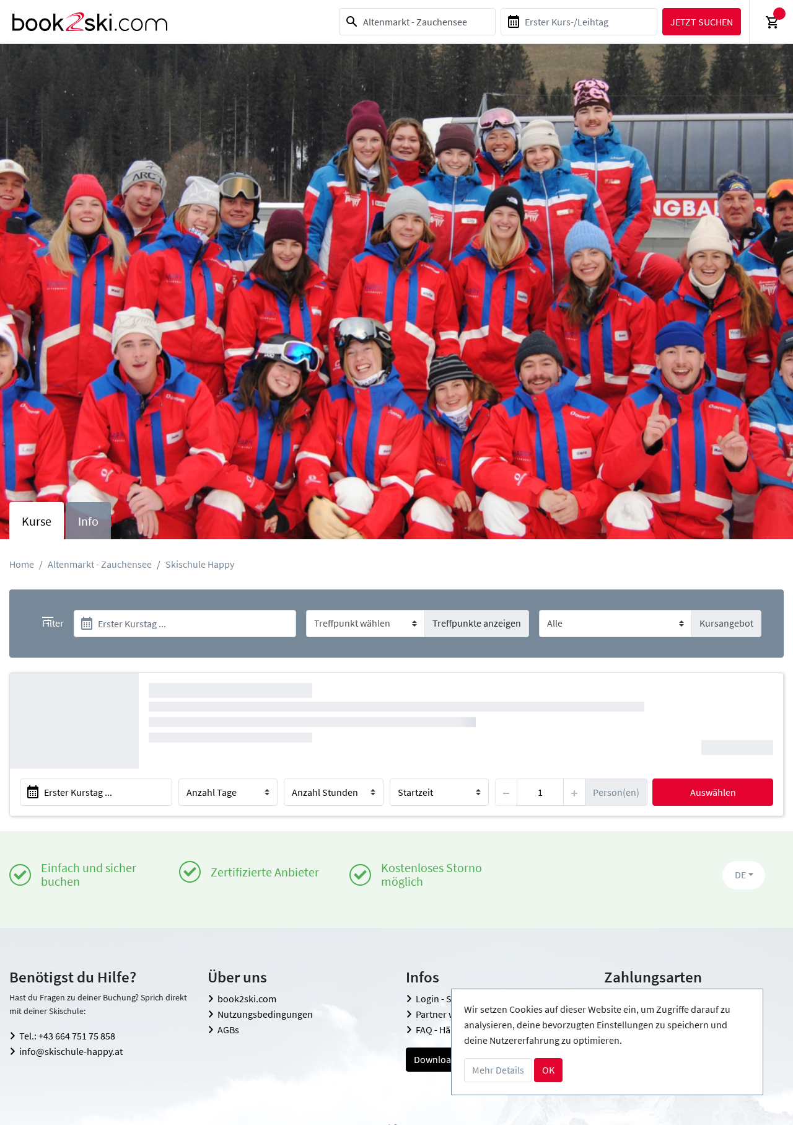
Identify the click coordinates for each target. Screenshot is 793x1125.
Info (88, 521)
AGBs (228, 1029)
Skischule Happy (199, 564)
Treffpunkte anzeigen (476, 623)
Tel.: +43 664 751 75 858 (67, 1036)
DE (740, 874)
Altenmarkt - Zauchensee (100, 564)
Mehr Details (498, 1070)
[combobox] (417, 21)
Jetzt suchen (701, 21)
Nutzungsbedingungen (265, 1014)
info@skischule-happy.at (71, 1051)
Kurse (36, 521)
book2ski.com (246, 998)
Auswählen (713, 792)
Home (21, 564)
